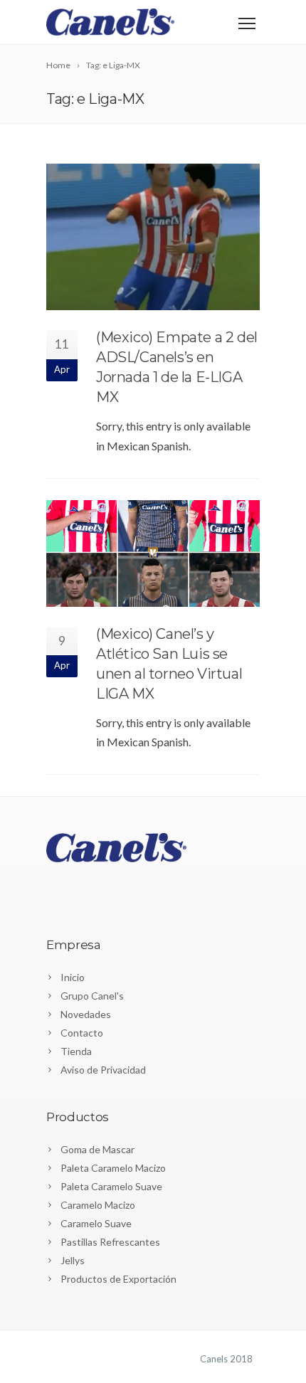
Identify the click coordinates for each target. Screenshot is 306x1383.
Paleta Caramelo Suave (111, 1186)
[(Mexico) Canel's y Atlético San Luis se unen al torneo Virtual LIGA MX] (153, 553)
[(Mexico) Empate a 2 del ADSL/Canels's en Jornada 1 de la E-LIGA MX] (153, 237)
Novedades (85, 1014)
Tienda (76, 1051)
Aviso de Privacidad (103, 1070)
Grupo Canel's (92, 996)
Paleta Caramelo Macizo (113, 1168)
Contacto (81, 1033)
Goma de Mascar (97, 1149)
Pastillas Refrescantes (110, 1242)
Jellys (72, 1260)
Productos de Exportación (118, 1279)
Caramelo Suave (96, 1223)
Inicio (72, 977)
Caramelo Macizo (97, 1205)
